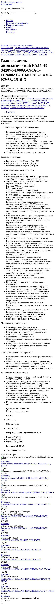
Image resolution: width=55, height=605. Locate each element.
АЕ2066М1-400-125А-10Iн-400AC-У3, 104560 (21, 559)
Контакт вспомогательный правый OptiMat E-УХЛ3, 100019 (27, 492)
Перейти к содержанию (11, 2)
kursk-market (6, 4)
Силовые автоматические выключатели (27, 108)
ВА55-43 (43, 54)
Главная (9, 20)
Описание (10, 112)
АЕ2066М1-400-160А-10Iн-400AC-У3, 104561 (21, 550)
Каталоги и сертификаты (17, 23)
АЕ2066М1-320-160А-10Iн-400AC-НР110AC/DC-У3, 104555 (27, 591)
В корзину (6, 96)
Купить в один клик (19, 96)
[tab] (30, 112)
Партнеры (10, 32)
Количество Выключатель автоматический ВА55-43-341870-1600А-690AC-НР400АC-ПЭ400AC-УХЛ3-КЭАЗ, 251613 (27, 89)
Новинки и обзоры (14, 25)
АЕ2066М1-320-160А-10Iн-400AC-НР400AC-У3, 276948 (25, 569)
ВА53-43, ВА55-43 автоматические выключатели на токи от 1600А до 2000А (27, 53)
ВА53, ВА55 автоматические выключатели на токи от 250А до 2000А (26, 104)
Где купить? (11, 30)
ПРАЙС (9, 27)
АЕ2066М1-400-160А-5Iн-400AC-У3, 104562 (20, 540)
